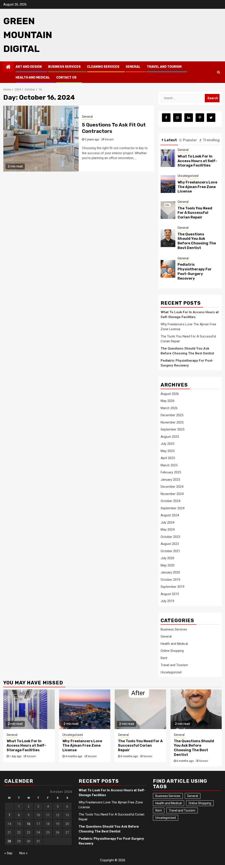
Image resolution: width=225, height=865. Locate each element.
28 (9, 841)
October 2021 (170, 551)
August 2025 (170, 437)
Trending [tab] (211, 140)
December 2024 (172, 487)
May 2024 (167, 529)
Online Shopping (172, 651)
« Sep (8, 853)
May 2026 (167, 401)
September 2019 (172, 587)
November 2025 (172, 422)
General (133, 67)
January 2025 (170, 480)
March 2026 (169, 408)
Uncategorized (188, 176)
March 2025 (169, 465)
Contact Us (66, 77)
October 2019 (170, 580)
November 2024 (172, 494)
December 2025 (172, 415)
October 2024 (170, 501)
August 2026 (170, 394)
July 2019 (167, 601)
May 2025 (167, 451)
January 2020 (170, 572)
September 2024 (172, 508)
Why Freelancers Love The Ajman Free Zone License (197, 187)
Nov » (23, 853)
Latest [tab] (170, 140)
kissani (109, 139)
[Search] (218, 72)
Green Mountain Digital (27, 35)
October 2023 (170, 537)
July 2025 (167, 444)
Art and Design (29, 67)
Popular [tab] (190, 140)
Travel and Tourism (164, 67)
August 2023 (170, 544)
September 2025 (172, 429)
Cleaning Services (103, 67)
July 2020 (167, 558)
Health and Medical (33, 77)
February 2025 (171, 472)
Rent (164, 658)
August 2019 (170, 594)
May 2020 (167, 565)
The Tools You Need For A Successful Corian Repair (195, 213)
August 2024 (170, 515)
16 (28, 824)
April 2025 (168, 458)
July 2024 (167, 522)
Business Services (64, 67)
